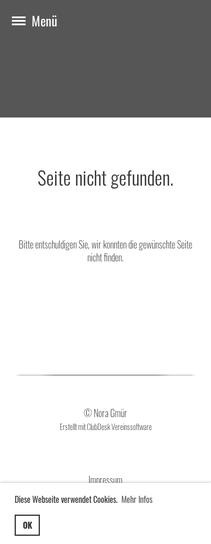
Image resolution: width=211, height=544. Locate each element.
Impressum (105, 480)
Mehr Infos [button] (136, 499)
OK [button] (27, 525)
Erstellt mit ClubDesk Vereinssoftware (106, 426)
